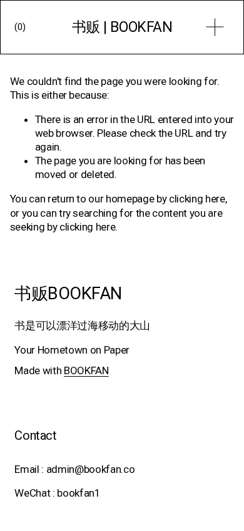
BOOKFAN (86, 370)
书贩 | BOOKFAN (122, 27)
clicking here (197, 198)
